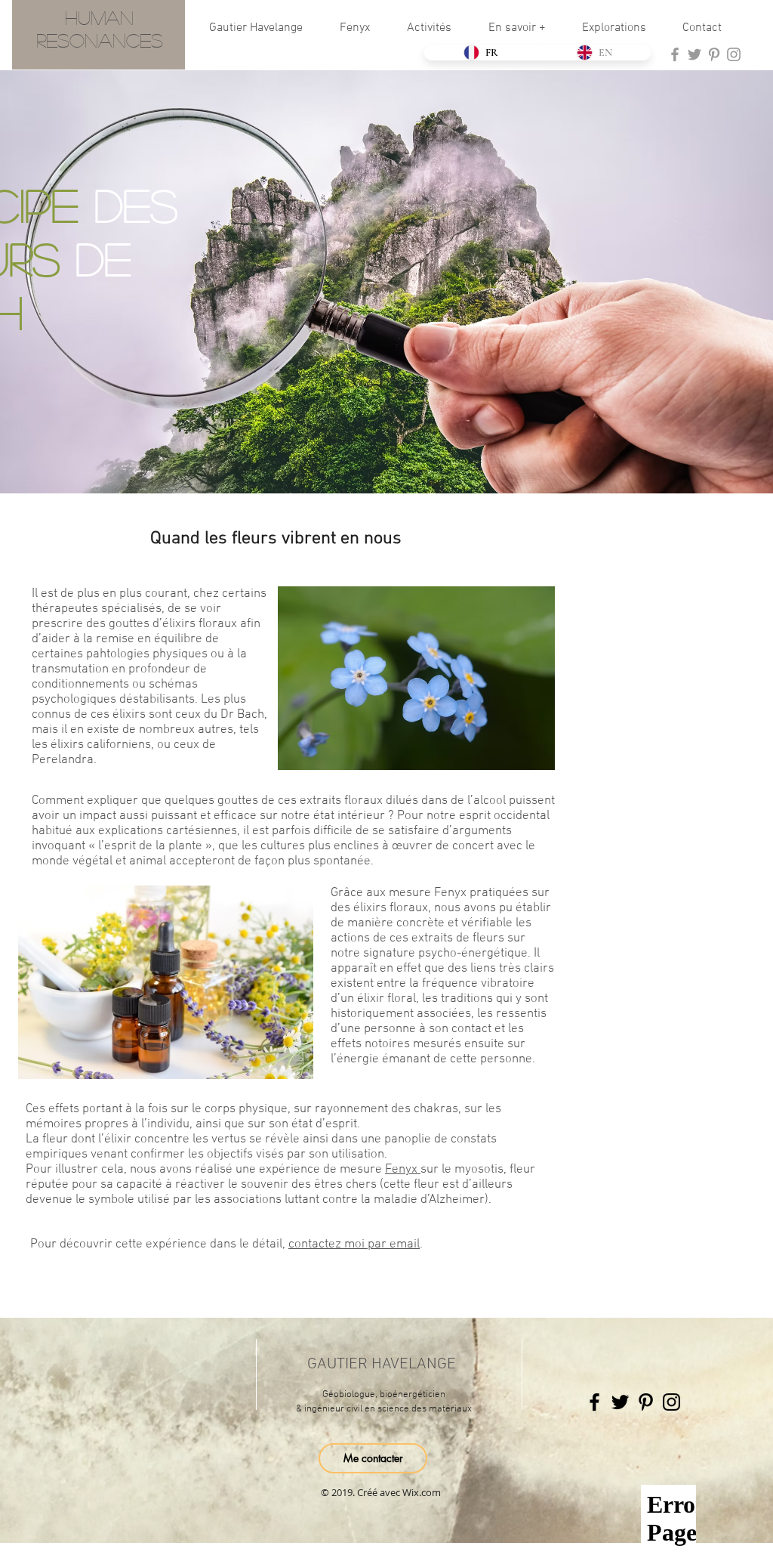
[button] (362, 28)
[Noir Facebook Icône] (594, 1402)
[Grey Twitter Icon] (694, 54)
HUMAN (99, 17)
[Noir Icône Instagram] (671, 1402)
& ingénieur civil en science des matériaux (384, 1409)
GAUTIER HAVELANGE (381, 1364)
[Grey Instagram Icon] (734, 54)
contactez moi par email (354, 1244)
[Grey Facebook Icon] (675, 54)
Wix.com (421, 1492)
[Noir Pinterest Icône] (646, 1402)
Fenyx (402, 1169)
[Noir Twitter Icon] (620, 1402)
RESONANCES (99, 39)
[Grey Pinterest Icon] (714, 54)
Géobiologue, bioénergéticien (383, 1395)
